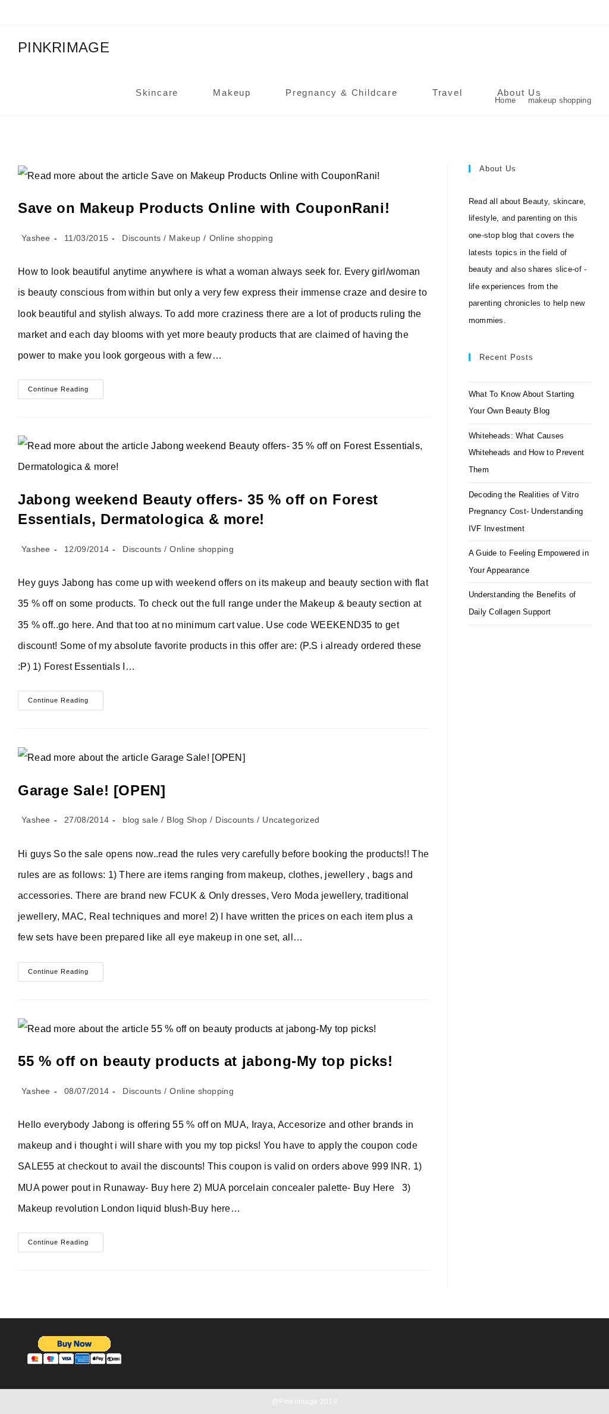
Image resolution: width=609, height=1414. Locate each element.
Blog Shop (187, 819)
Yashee (36, 238)
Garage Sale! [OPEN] (91, 790)
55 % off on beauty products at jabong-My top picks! (205, 1061)
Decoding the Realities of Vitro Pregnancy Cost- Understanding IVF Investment (526, 511)
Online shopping (241, 238)
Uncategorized (290, 819)
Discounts (141, 238)
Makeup (184, 238)
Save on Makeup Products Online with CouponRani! (204, 208)
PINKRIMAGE (63, 47)
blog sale (140, 819)
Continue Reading (65, 392)
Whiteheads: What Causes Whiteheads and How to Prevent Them (527, 452)
